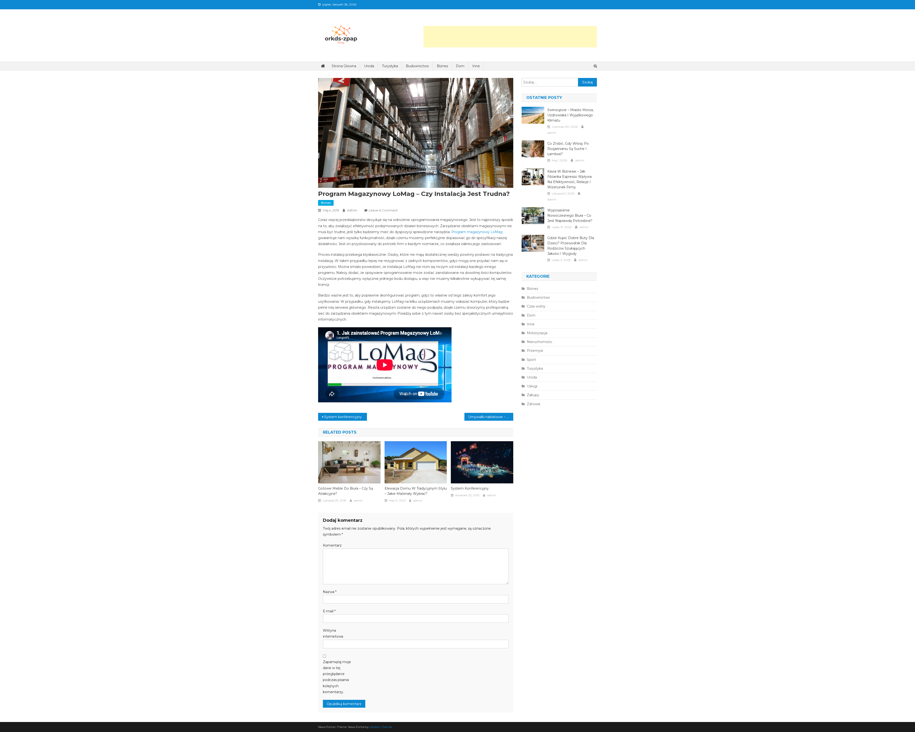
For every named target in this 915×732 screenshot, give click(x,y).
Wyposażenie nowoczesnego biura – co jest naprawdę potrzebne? (569, 215)
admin (352, 210)
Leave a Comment (383, 210)
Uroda (369, 66)
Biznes (442, 66)
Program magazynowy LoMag (477, 232)
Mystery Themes (381, 727)
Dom (460, 66)
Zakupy (533, 395)
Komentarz (332, 545)
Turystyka (390, 66)
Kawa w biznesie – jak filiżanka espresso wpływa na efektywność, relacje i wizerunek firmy (569, 179)
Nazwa (329, 592)
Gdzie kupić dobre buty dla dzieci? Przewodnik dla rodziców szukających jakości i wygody (570, 246)
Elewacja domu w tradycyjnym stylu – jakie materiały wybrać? (416, 491)
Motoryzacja (537, 333)
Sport (531, 360)
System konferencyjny (343, 417)
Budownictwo (417, 66)
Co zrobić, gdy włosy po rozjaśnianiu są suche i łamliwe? (568, 148)
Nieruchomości (539, 342)
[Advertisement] (510, 36)
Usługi (532, 386)
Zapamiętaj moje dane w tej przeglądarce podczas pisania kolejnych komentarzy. (337, 677)
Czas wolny (536, 306)
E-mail (329, 611)
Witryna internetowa (333, 633)
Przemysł (535, 350)
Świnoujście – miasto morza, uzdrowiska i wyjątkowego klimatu (570, 115)
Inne (476, 66)
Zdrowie (533, 404)
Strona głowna (344, 66)
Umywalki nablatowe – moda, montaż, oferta (490, 417)
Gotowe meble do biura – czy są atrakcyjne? (345, 491)
